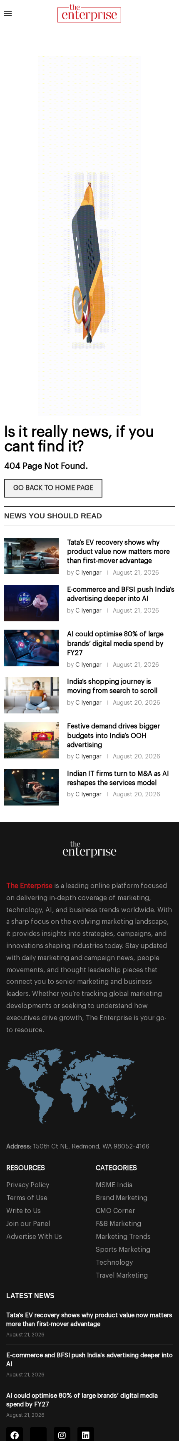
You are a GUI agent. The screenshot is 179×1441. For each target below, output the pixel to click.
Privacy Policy (27, 1185)
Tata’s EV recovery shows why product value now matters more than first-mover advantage (118, 552)
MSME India (114, 1185)
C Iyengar (88, 573)
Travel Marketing (122, 1275)
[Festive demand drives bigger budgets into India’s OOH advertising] (31, 740)
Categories (116, 1168)
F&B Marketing (118, 1224)
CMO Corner (115, 1211)
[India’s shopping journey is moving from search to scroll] (31, 695)
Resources (25, 1168)
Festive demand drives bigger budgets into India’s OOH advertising (113, 735)
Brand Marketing (121, 1198)
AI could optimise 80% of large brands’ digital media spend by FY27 (115, 643)
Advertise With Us (34, 1236)
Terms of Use (26, 1198)
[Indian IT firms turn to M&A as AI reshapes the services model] (31, 787)
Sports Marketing (123, 1249)
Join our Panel (28, 1224)
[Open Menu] (8, 13)
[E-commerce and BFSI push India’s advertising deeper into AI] (31, 603)
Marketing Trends (123, 1236)
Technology (114, 1262)
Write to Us (23, 1211)
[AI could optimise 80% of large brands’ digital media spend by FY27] (31, 648)
